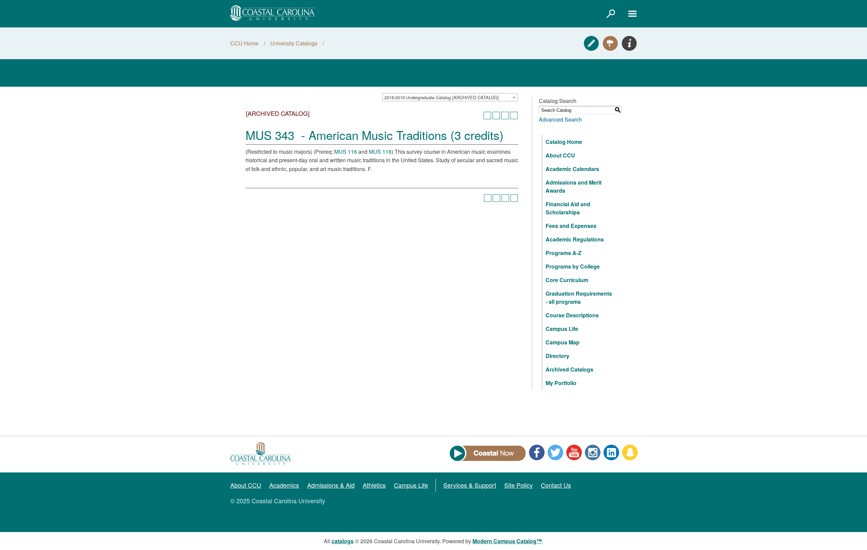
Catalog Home (564, 142)
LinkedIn (611, 452)
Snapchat (630, 452)
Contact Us (556, 485)
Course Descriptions (572, 315)
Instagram (592, 452)
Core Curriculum (567, 280)
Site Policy (518, 485)
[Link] (610, 13)
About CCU (560, 155)
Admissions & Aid (331, 485)
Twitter (555, 452)
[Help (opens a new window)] (513, 115)
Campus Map (562, 342)
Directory (557, 356)
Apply (591, 43)
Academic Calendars (572, 169)
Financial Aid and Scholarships (568, 208)
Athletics (374, 485)
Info (629, 43)
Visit (610, 43)
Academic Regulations (575, 239)
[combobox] (450, 97)
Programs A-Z (563, 253)
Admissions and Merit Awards (573, 186)
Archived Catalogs (569, 369)
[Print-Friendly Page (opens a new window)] (505, 115)
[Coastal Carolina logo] (272, 13)
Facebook (537, 452)
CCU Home (244, 43)
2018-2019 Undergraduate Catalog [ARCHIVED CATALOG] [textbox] (441, 97)
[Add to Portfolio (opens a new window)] (487, 115)
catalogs (343, 541)
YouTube (574, 452)
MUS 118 (380, 151)
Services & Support (469, 485)
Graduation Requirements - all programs (579, 297)
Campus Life (562, 329)
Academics (284, 485)
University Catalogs (293, 43)
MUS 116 (345, 151)
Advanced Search (560, 119)
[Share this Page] (496, 115)
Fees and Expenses (571, 226)
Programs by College (573, 266)
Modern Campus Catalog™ (507, 541)
